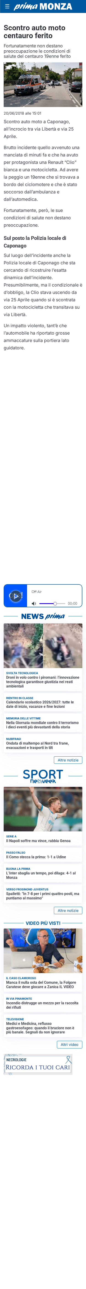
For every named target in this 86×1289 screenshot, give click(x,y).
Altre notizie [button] (68, 760)
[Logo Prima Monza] (43, 6)
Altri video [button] (69, 1044)
